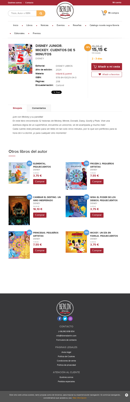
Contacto (29, 2)
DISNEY (40, 58)
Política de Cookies (66, 356)
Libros (29, 25)
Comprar (40, 181)
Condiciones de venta (66, 361)
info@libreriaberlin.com (66, 335)
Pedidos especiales (66, 381)
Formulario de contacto (66, 340)
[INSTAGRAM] (70, 318)
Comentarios (39, 108)
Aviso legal (66, 352)
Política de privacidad (66, 365)
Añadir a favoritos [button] (111, 74)
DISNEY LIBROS (64, 66)
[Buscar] (40, 13)
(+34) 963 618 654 (66, 331)
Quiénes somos (15, 2)
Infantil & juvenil (64, 73)
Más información (80, 398)
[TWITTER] (65, 318)
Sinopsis (17, 108)
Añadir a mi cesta (108, 66)
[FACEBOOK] (59, 318)
